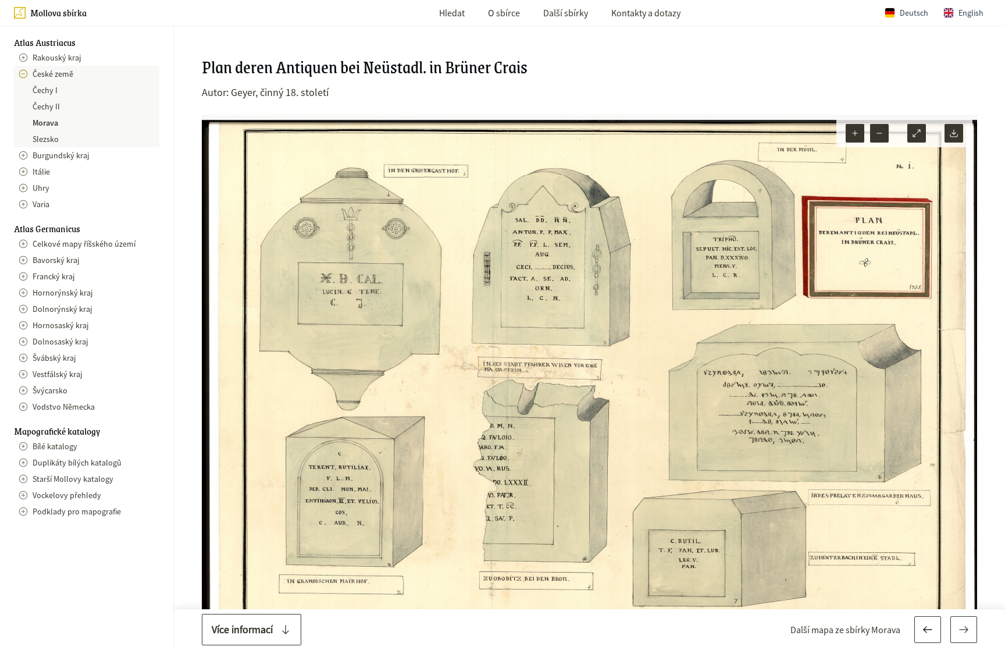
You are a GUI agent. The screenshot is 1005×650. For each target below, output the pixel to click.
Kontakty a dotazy (645, 13)
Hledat (452, 13)
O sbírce (504, 13)
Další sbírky (565, 13)
